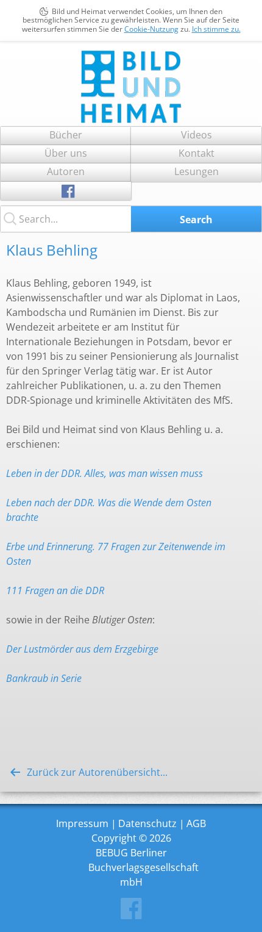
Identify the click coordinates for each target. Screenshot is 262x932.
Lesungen (196, 171)
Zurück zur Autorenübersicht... (97, 772)
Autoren (66, 171)
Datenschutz (147, 823)
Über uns (65, 153)
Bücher (65, 135)
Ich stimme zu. (216, 29)
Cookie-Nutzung (151, 29)
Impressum (82, 823)
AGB (196, 823)
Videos (196, 135)
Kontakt (196, 153)
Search (196, 219)
